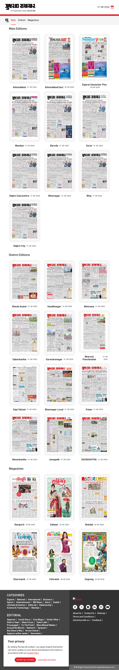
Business (47, 599)
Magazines (33, 20)
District (21, 20)
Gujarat (10, 599)
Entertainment (23, 602)
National (21, 599)
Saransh (42, 628)
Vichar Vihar (52, 619)
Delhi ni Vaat (13, 622)
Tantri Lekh (41, 622)
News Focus (27, 622)
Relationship (45, 605)
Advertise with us (81, 620)
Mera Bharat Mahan (46, 625)
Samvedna (35, 633)
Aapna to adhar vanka (17, 633)
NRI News (37, 602)
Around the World (15, 628)
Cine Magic (38, 619)
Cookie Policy (33, 653)
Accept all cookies (25, 660)
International (34, 599)
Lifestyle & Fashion (16, 605)
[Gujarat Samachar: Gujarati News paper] (20, 6)
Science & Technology (17, 608)
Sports (10, 602)
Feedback (96, 620)
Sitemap (101, 613)
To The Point (27, 625)
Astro (47, 602)
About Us (77, 613)
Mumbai (35, 608)
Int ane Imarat (31, 630)
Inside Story (24, 619)
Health (56, 602)
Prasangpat (12, 625)
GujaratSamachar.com (106, 667)
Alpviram (11, 619)
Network (31, 628)
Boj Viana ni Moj (14, 630)
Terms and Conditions (83, 617)
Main (13, 20)
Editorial (32, 605)
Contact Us (89, 613)
